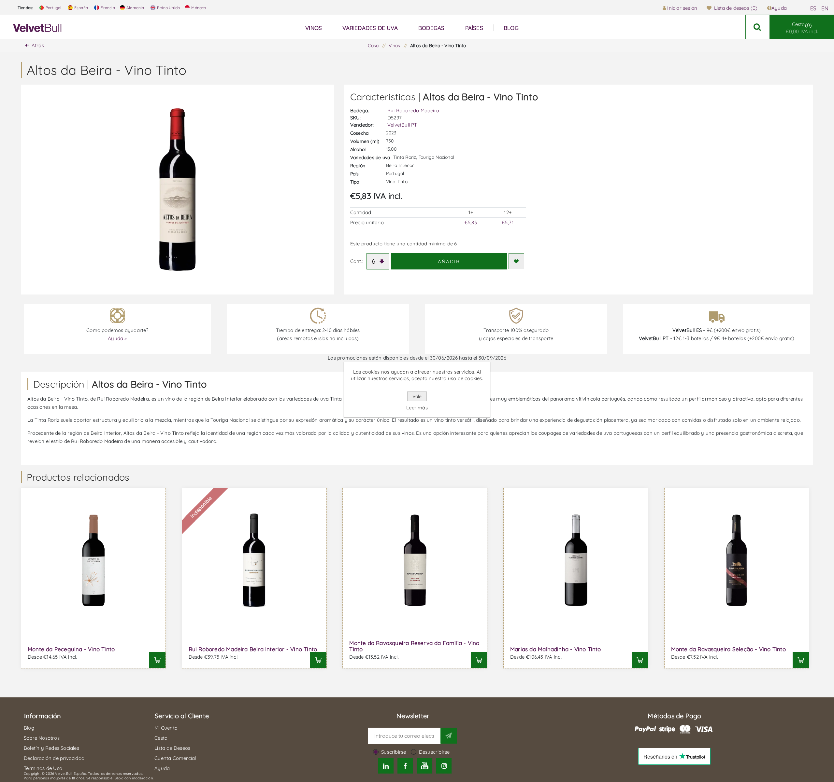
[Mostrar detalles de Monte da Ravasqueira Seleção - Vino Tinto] (737, 560)
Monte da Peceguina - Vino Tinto (71, 649)
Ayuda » (117, 338)
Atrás (38, 45)
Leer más (417, 408)
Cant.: (356, 261)
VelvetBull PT (402, 125)
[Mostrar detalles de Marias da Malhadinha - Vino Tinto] (576, 560)
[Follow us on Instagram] (444, 766)
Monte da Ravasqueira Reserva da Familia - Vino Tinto (414, 645)
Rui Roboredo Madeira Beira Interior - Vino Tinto (253, 649)
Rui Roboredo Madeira (413, 110)
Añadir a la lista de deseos (516, 261)
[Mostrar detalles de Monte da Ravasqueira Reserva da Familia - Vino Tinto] (415, 560)
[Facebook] (405, 766)
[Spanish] (813, 8)
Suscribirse (393, 752)
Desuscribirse (434, 752)
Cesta (802, 27)
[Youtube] (424, 766)
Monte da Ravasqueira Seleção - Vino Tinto (728, 649)
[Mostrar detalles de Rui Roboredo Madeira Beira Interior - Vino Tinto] (254, 560)
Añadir (449, 261)
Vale (417, 396)
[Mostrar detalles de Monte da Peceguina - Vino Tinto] (93, 560)
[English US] (824, 8)
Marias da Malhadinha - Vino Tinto (555, 649)
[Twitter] (386, 766)
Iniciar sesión (682, 8)
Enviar (448, 735)
